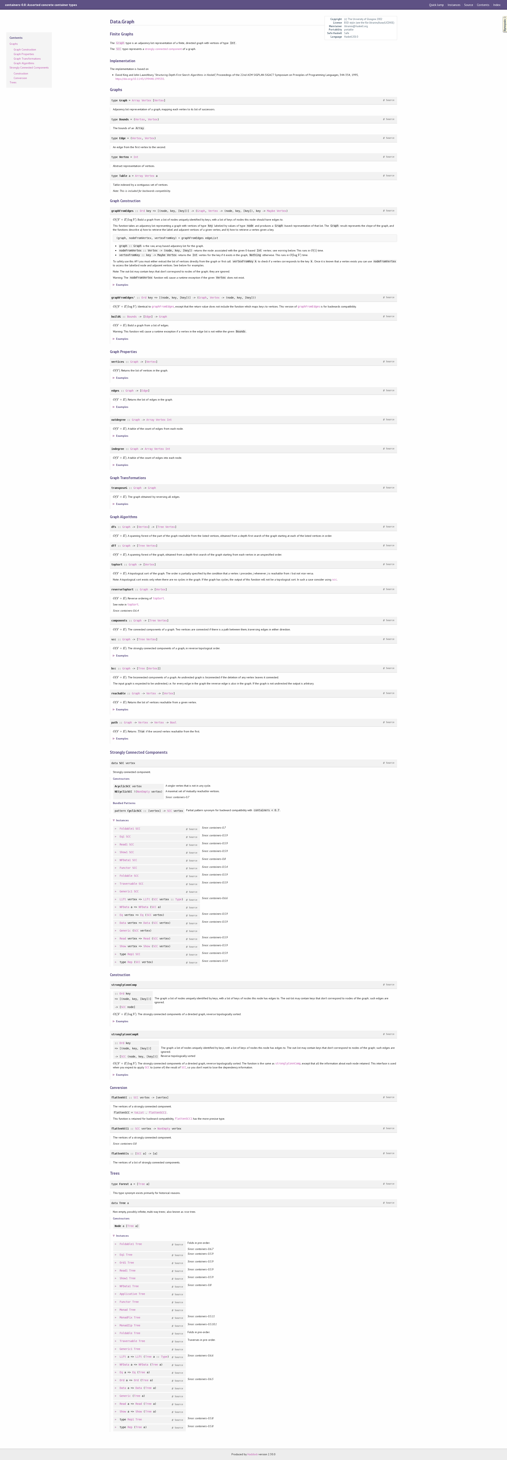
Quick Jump (436, 5)
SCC (118, 48)
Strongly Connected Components (29, 67)
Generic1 (126, 891)
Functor (125, 867)
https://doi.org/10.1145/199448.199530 (139, 79)
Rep (130, 962)
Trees (13, 82)
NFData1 (125, 860)
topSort (158, 598)
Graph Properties (24, 54)
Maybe (271, 210)
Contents (483, 5)
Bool (173, 722)
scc (334, 579)
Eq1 (122, 836)
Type (178, 899)
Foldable (126, 875)
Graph (120, 43)
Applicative (128, 1293)
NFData (124, 907)
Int (135, 157)
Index (496, 5)
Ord (142, 210)
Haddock (252, 1454)
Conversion (20, 78)
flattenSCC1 (157, 1112)
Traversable (128, 883)
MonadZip (126, 1325)
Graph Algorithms (24, 63)
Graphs (14, 44)
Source (468, 5)
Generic (125, 930)
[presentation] (124, 219)
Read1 (124, 844)
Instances (454, 5)
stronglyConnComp (288, 1063)
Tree (160, 526)
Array (136, 100)
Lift (123, 899)
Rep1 (131, 954)
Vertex (146, 100)
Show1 (124, 852)
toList (139, 1112)
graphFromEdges (163, 306)
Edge (148, 316)
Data (123, 922)
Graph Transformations (27, 58)
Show (123, 946)
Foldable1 (127, 828)
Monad (124, 1309)
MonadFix (126, 1317)
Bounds (132, 316)
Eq (121, 915)
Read (123, 938)
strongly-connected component (163, 49)
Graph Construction (25, 49)
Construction (21, 73)
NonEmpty (143, 791)
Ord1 (123, 1262)
